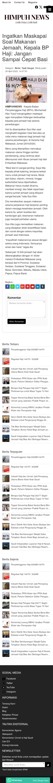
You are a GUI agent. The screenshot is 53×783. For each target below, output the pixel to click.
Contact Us (19, 2)
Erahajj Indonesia (10, 745)
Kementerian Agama (11, 730)
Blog (4, 711)
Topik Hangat (27, 68)
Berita (17, 68)
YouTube (10, 687)
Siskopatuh (7, 733)
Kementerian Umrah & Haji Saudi (17, 737)
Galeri (5, 707)
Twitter (9, 682)
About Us (6, 2)
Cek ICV (6, 741)
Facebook (11, 678)
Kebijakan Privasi (10, 714)
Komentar (14, 297)
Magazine (32, 2)
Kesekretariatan (9, 718)
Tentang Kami (8, 703)
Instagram (11, 691)
